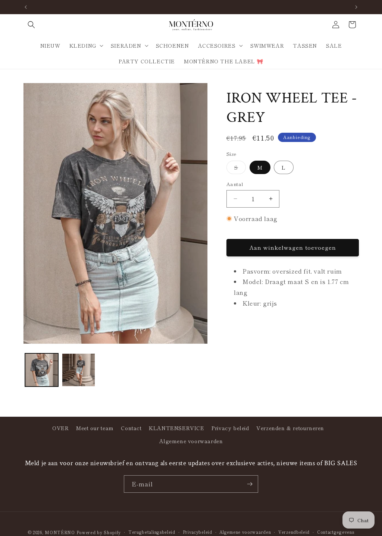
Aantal (234, 183)
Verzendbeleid (294, 532)
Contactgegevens (335, 532)
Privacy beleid (230, 428)
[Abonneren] (249, 484)
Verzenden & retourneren (290, 428)
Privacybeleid (197, 532)
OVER (60, 428)
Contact (131, 428)
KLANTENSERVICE (176, 428)
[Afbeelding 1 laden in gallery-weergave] (41, 370)
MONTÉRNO (60, 532)
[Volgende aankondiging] (356, 7)
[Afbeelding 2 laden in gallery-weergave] (78, 370)
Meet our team (95, 428)
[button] (31, 24)
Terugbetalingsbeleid (151, 532)
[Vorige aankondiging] (26, 7)
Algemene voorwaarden (191, 441)
